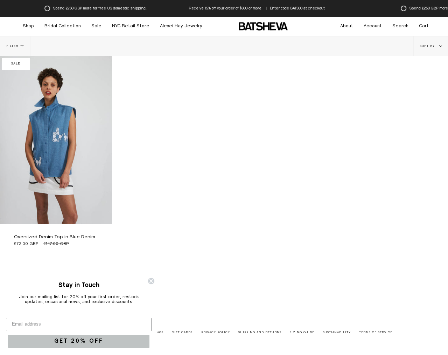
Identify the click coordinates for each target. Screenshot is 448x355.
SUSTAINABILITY (337, 332)
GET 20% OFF (78, 341)
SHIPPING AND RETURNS (259, 332)
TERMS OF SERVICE (375, 332)
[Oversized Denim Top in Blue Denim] (56, 140)
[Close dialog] (151, 281)
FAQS (159, 332)
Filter (12, 46)
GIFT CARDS (182, 332)
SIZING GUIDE (302, 332)
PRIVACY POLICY (215, 332)
